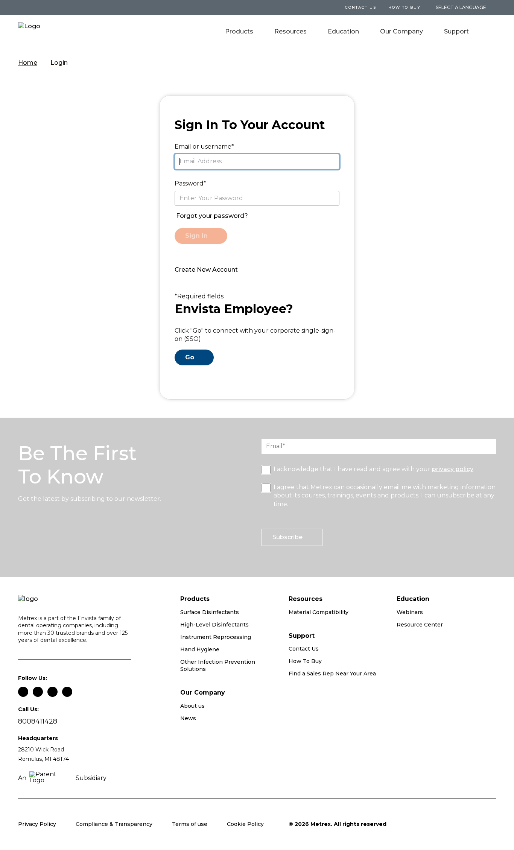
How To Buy (404, 7)
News (188, 718)
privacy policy (452, 469)
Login (59, 62)
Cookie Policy (245, 824)
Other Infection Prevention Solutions (217, 665)
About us (192, 706)
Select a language (461, 7)
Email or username (203, 146)
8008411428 (37, 721)
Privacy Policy (37, 824)
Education (343, 31)
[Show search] (490, 32)
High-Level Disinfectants (214, 624)
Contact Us (304, 648)
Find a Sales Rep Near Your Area (332, 673)
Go (189, 357)
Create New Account (206, 269)
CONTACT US (360, 7)
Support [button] (456, 31)
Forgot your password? (212, 215)
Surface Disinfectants (209, 612)
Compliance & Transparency (114, 824)
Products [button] (239, 31)
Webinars (410, 612)
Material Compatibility (318, 612)
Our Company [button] (401, 31)
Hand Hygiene (199, 649)
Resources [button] (290, 31)
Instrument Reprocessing (215, 637)
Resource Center (420, 624)
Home (27, 62)
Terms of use (189, 824)
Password (189, 183)
